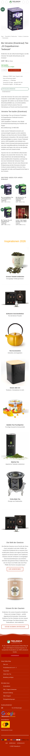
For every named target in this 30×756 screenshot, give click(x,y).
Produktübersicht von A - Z (10, 667)
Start (2, 36)
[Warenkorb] (27, 2)
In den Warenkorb (14, 70)
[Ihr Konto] (23, 2)
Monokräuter (5, 38)
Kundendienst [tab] (6, 91)
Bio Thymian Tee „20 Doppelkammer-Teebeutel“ (6, 222)
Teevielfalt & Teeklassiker (11, 36)
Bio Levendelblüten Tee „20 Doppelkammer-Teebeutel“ (7, 199)
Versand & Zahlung (8, 692)
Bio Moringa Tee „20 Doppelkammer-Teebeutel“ (21, 199)
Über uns (5, 664)
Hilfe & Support (7, 696)
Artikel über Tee (7, 674)
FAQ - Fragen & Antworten (10, 689)
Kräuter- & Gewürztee (23, 36)
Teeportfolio (6, 670)
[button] (2, 2)
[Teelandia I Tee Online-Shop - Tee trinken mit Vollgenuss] (15, 2)
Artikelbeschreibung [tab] (8, 89)
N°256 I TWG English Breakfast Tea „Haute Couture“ (21, 222)
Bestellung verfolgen (8, 677)
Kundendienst (6, 686)
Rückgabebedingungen (9, 699)
